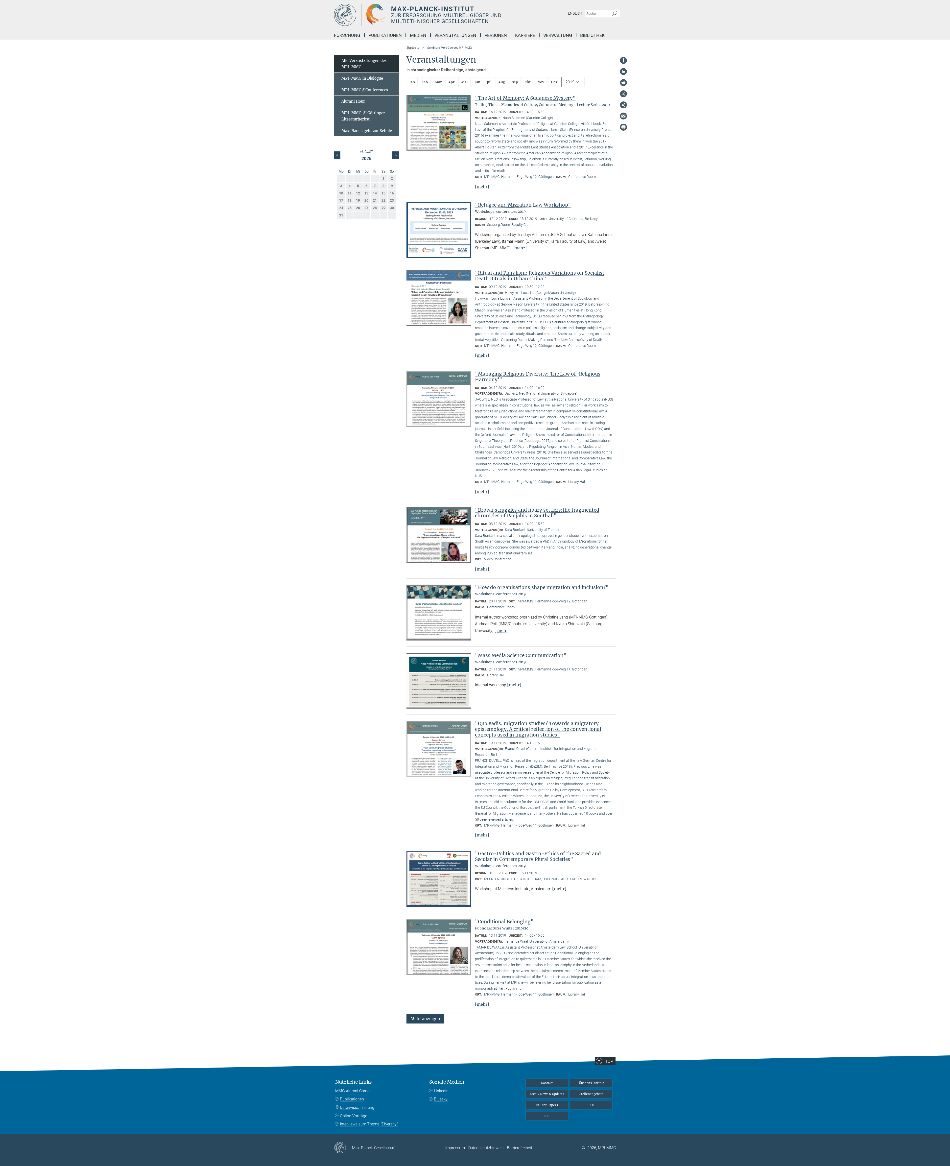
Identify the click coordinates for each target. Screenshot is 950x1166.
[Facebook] (623, 60)
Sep (515, 82)
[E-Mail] (623, 116)
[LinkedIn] (623, 71)
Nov (540, 82)
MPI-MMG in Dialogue (362, 78)
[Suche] (615, 13)
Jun (477, 82)
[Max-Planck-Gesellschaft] (343, 1148)
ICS (546, 1116)
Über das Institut (591, 1083)
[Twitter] (623, 93)
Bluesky (441, 1099)
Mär (438, 82)
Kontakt (547, 1083)
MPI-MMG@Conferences (364, 90)
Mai (464, 82)
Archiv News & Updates (547, 1094)
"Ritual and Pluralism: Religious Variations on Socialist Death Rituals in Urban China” (539, 276)
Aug (501, 82)
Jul (489, 82)
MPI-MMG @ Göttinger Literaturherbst (363, 116)
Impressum (455, 1147)
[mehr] (482, 186)
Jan (412, 82)
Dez (554, 82)
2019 (570, 82)
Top (609, 1061)
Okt (528, 82)
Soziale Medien (446, 1082)
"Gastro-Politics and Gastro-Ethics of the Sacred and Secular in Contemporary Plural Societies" (538, 856)
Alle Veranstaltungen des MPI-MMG (364, 63)
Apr (451, 82)
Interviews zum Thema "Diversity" (369, 1124)
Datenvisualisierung (357, 1107)
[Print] (623, 127)
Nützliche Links (353, 1082)
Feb (425, 82)
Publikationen (352, 1099)
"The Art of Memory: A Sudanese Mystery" (525, 98)
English (575, 13)
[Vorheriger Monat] (395, 155)
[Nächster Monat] (337, 155)
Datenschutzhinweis (485, 1147)
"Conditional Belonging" (504, 922)
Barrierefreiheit (519, 1147)
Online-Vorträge (353, 1116)
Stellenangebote (591, 1094)
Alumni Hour (353, 101)
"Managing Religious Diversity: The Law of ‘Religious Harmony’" (537, 376)
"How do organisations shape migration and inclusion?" (542, 587)
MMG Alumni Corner (353, 1091)
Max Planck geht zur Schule (366, 130)
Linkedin (441, 1091)
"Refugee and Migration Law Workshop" (523, 205)
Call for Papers (547, 1105)
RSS (591, 1105)
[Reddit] (623, 82)
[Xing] (623, 105)
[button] (425, 1018)
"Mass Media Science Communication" (521, 655)
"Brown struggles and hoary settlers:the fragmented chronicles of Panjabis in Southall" (537, 513)
